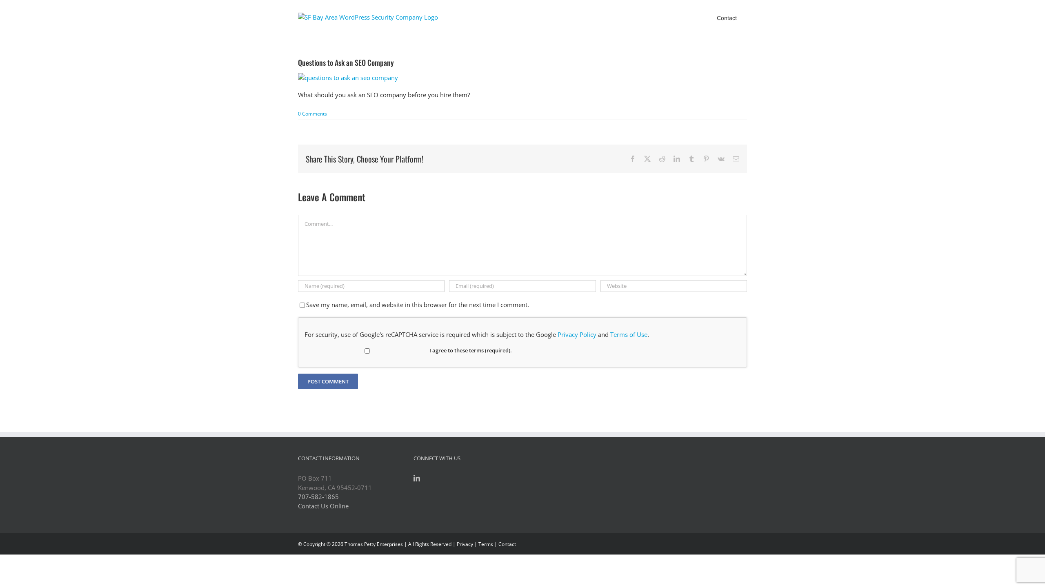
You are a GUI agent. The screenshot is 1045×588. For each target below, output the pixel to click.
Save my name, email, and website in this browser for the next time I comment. (417, 305)
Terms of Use (628, 334)
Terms (485, 544)
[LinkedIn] (417, 478)
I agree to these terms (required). (470, 350)
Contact (507, 544)
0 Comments (312, 113)
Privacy (465, 544)
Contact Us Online (323, 506)
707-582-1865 (318, 496)
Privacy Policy (577, 334)
